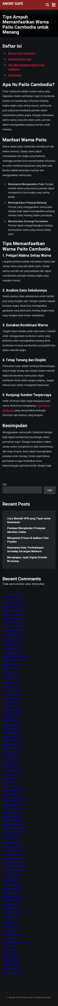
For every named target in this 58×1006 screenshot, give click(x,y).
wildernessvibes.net (13, 869)
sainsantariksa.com (13, 789)
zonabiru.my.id (10, 686)
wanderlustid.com (12, 854)
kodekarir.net (9, 922)
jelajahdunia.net (10, 892)
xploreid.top (9, 778)
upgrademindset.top (13, 747)
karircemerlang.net (12, 900)
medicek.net (9, 945)
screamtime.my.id (12, 633)
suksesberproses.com (15, 831)
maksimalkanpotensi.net (16, 942)
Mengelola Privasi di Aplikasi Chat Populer (27, 539)
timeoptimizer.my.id (13, 671)
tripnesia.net (9, 953)
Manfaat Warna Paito (19, 59)
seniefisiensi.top (11, 694)
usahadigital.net (11, 957)
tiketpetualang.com (13, 843)
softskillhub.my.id (12, 648)
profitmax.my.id (10, 606)
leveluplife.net (10, 930)
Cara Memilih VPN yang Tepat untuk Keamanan (29, 520)
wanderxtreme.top (12, 755)
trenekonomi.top (11, 740)
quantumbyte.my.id (12, 614)
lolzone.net (8, 938)
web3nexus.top (11, 763)
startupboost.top (11, 713)
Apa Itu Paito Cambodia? (22, 53)
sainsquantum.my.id (13, 625)
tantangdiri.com (10, 835)
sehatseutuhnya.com (13, 808)
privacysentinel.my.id (14, 595)
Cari (4, 484)
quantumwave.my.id (13, 618)
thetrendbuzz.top (12, 736)
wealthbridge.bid (11, 759)
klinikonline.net (10, 919)
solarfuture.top (10, 705)
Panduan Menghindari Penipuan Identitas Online (26, 530)
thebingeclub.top (11, 732)
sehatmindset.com (12, 804)
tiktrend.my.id (9, 667)
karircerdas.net (10, 903)
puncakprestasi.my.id (14, 610)
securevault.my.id (12, 637)
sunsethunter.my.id (12, 652)
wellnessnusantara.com (15, 865)
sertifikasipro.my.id (13, 641)
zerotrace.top (9, 782)
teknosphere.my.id (12, 664)
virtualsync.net (10, 961)
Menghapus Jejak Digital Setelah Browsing (27, 559)
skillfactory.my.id (11, 644)
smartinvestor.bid (12, 698)
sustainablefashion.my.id (16, 656)
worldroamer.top (11, 774)
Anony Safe (12, 3)
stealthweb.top (10, 717)
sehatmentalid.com (13, 801)
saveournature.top (12, 690)
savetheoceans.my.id (14, 629)
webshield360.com (13, 862)
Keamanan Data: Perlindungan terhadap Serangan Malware (25, 549)
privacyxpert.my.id (12, 599)
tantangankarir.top (12, 725)
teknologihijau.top (12, 728)
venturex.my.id (10, 675)
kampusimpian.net (12, 896)
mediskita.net (10, 949)
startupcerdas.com (12, 820)
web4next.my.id (11, 683)
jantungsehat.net (11, 888)
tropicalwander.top (12, 743)
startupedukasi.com (13, 824)
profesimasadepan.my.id (16, 603)
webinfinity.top (10, 766)
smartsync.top (10, 702)
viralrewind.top (10, 751)
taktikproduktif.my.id (13, 660)
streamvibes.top (11, 721)
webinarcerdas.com (13, 858)
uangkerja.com (10, 846)
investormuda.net (12, 885)
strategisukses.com (13, 827)
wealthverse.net (11, 964)
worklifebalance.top (13, 770)
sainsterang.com (11, 793)
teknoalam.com (10, 839)
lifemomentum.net (12, 934)
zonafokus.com (11, 873)
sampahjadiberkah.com (15, 797)
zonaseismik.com (12, 877)
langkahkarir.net (11, 926)
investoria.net (10, 881)
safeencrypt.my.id (12, 622)
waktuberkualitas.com (14, 850)
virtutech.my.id (10, 679)
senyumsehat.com (12, 816)
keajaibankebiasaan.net (15, 911)
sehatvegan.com (11, 812)
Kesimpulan (14, 75)
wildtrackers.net (11, 968)
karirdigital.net (10, 907)
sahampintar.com (11, 785)
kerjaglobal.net (10, 915)
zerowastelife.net (12, 972)
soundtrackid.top (11, 709)
